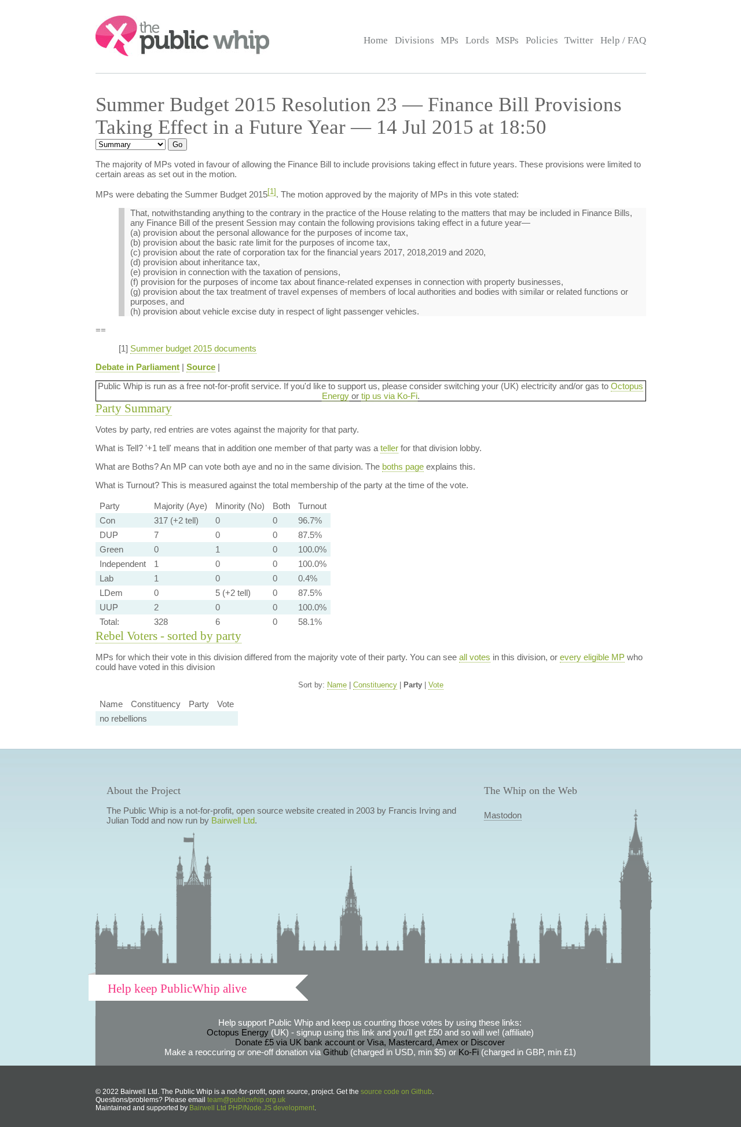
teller (389, 448)
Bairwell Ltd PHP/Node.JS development (251, 1108)
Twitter (578, 40)
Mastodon (503, 815)
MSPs (507, 40)
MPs (449, 40)
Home (376, 40)
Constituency (375, 684)
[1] (271, 192)
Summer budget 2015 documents (193, 348)
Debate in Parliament (137, 367)
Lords (477, 40)
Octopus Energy (238, 1032)
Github (335, 1052)
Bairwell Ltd (233, 820)
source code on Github (396, 1092)
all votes (474, 657)
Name (337, 684)
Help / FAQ (623, 40)
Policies (542, 40)
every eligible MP (592, 657)
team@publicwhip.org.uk (246, 1100)
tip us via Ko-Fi (389, 396)
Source (200, 367)
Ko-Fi (468, 1052)
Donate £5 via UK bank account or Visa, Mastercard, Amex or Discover (370, 1042)
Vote (435, 684)
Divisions (414, 40)
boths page (403, 466)
